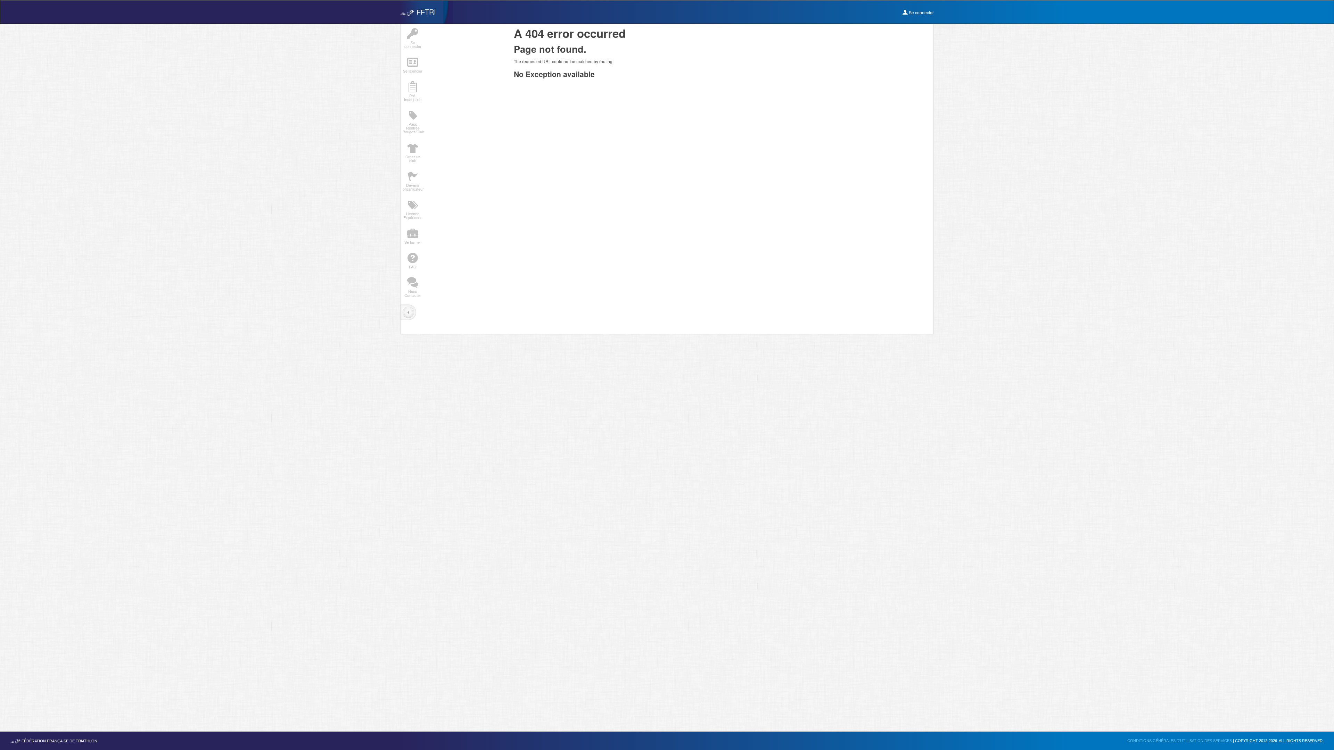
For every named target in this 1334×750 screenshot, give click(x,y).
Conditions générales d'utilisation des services (1180, 741)
